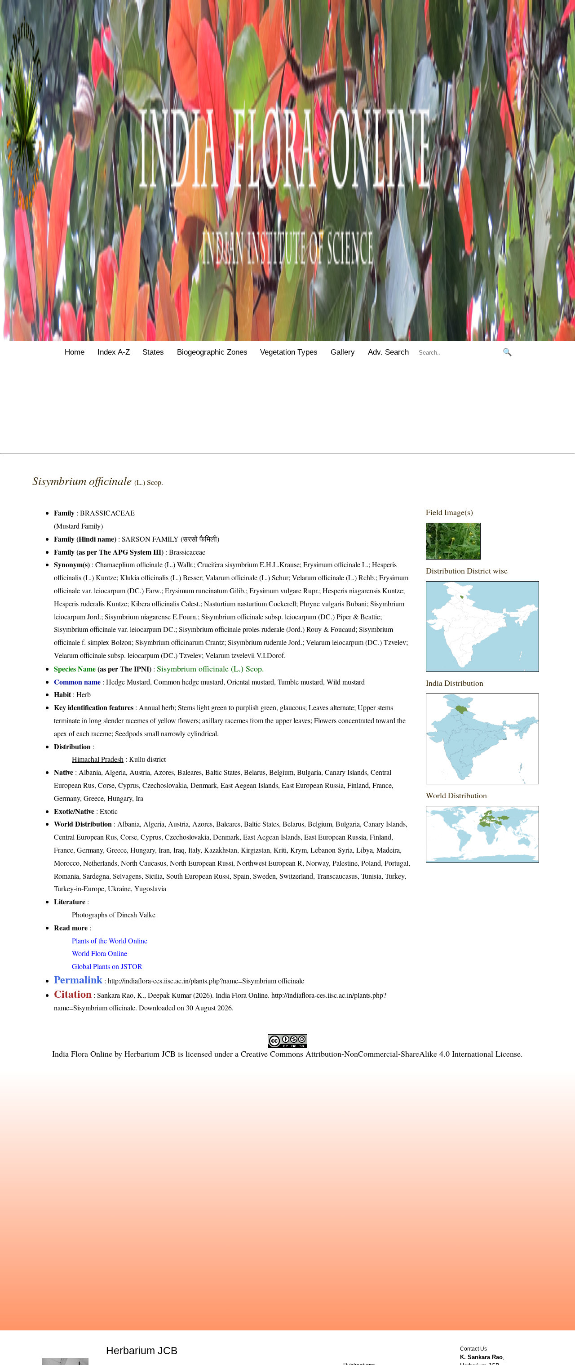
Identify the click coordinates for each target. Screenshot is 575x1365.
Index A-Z (113, 352)
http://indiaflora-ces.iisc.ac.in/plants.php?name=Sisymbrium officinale (206, 980)
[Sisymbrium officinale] (453, 556)
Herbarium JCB (150, 1053)
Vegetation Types (289, 352)
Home (74, 352)
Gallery (343, 352)
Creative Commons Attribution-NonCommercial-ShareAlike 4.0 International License (381, 1053)
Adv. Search (388, 352)
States (153, 352)
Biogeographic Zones (212, 352)
